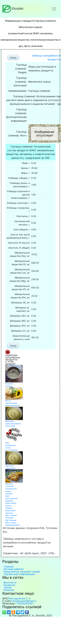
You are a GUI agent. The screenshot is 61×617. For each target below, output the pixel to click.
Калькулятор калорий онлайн (22, 571)
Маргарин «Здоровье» (10, 467)
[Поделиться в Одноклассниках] (13, 612)
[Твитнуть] (22, 612)
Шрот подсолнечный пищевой (11, 498)
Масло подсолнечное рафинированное (12, 403)
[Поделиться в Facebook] (27, 612)
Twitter (8, 587)
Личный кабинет (14, 569)
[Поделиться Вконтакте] (9, 612)
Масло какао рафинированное (12, 524)
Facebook (9, 585)
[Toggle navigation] (54, 9)
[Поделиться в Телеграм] (18, 612)
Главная (8, 566)
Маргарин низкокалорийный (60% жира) (13, 423)
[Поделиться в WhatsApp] (4, 612)
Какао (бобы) (10, 503)
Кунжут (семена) (9, 492)
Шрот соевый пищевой (11, 516)
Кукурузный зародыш (10, 511)
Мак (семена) (10, 520)
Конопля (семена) (9, 385)
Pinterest (9, 590)
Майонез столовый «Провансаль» (11, 486)
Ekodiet (17, 8)
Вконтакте (10, 582)
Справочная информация (19, 574)
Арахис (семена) (9, 507)
